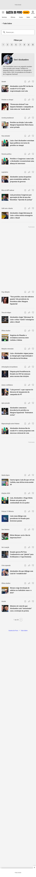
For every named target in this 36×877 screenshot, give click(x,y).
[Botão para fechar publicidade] (34, 867)
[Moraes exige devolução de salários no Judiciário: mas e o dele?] (5, 590)
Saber (28, 17)
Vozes (21, 17)
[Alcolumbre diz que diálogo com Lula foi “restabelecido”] (5, 572)
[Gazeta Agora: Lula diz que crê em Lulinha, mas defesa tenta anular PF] (5, 482)
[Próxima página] (20, 619)
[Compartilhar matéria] (29, 81)
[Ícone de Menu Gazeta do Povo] (3, 12)
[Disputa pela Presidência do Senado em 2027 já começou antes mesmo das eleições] (5, 373)
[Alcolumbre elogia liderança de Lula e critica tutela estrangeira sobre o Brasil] (5, 215)
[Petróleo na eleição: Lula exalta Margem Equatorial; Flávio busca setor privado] (5, 124)
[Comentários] (33, 81)
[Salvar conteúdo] (25, 81)
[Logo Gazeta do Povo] (14, 12)
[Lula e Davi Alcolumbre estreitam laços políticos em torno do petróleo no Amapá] (5, 143)
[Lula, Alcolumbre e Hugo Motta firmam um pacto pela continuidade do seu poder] (5, 500)
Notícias (4, 17)
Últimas (13, 17)
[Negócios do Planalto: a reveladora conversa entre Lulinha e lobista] (5, 337)
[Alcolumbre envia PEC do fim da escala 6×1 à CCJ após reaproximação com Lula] (5, 88)
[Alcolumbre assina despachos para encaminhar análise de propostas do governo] (5, 179)
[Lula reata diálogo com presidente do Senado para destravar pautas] (5, 518)
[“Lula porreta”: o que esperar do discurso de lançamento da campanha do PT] (5, 392)
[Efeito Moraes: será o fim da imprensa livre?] (5, 536)
